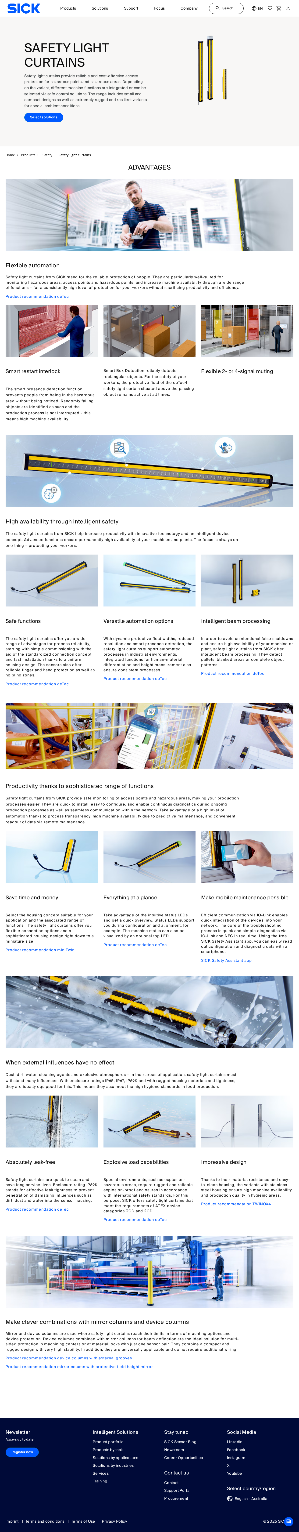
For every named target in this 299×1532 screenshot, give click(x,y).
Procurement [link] (176, 1499)
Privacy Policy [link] (114, 1521)
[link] (23, 8)
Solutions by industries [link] (113, 1466)
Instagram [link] (236, 1458)
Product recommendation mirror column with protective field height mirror (79, 1367)
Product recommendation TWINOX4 (236, 1204)
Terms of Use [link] (83, 1521)
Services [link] (101, 1474)
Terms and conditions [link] (45, 1521)
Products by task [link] (108, 1450)
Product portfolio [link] (108, 1442)
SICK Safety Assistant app (226, 960)
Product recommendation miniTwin (40, 950)
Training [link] (100, 1481)
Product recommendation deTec (37, 296)
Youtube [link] (234, 1474)
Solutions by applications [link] (115, 1458)
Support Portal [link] (177, 1491)
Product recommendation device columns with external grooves (69, 1358)
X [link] (228, 1466)
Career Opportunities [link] (183, 1458)
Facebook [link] (236, 1450)
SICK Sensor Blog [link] (180, 1442)
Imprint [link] (13, 1521)
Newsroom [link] (174, 1450)
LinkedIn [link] (234, 1442)
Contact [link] (171, 1483)
